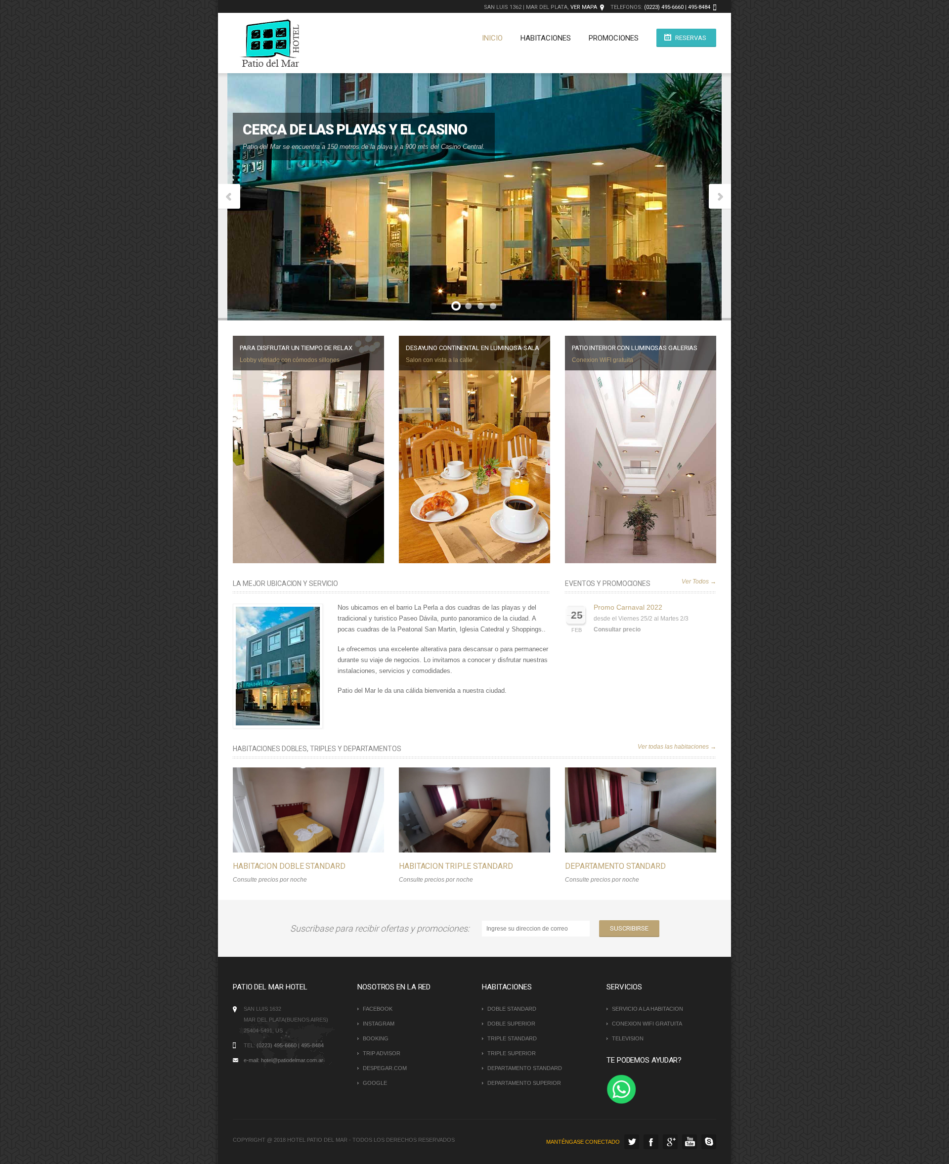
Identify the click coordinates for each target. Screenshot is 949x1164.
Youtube (689, 1141)
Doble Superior (511, 1024)
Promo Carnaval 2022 (628, 607)
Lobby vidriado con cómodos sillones (290, 360)
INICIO (492, 38)
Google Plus (670, 1141)
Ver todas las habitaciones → (677, 746)
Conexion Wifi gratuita (647, 1024)
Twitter (631, 1141)
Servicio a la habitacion (647, 1009)
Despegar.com (385, 1068)
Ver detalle (298, 810)
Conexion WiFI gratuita (602, 360)
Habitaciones (545, 38)
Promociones (614, 38)
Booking (375, 1038)
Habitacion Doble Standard (289, 866)
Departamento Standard (524, 1068)
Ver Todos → (699, 581)
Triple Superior (511, 1053)
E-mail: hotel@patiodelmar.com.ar (283, 1060)
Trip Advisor (381, 1053)
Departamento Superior (524, 1083)
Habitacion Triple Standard (456, 866)
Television (628, 1038)
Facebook (377, 1009)
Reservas (690, 38)
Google (375, 1083)
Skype (708, 1141)
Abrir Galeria (319, 810)
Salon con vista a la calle (439, 360)
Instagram (378, 1024)
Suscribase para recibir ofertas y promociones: (382, 928)
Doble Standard (511, 1009)
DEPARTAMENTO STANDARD (615, 866)
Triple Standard (512, 1038)
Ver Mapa (583, 7)
